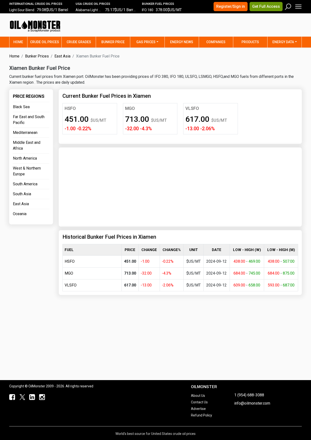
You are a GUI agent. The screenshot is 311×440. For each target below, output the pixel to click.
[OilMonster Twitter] (21, 397)
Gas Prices (146, 42)
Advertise (198, 409)
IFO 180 (147, 10)
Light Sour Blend (21, 10)
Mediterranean (25, 132)
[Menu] (298, 5)
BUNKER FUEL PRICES (158, 4)
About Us (198, 396)
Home (20, 42)
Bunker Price (113, 42)
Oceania (19, 214)
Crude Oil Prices (44, 42)
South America (25, 184)
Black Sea (21, 107)
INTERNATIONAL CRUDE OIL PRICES (35, 4)
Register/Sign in (230, 6)
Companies (215, 42)
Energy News (181, 42)
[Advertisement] (241, 28)
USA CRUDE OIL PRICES (93, 4)
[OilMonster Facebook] (11, 397)
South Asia (22, 194)
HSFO (70, 108)
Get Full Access (266, 6)
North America (25, 158)
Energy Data (283, 42)
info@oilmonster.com (252, 403)
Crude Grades (79, 42)
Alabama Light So (89, 10)
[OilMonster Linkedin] (31, 397)
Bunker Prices (37, 56)
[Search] (288, 5)
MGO (130, 108)
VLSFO (192, 108)
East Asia (62, 56)
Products (250, 42)
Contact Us (199, 402)
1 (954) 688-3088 (249, 395)
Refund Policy (201, 415)
